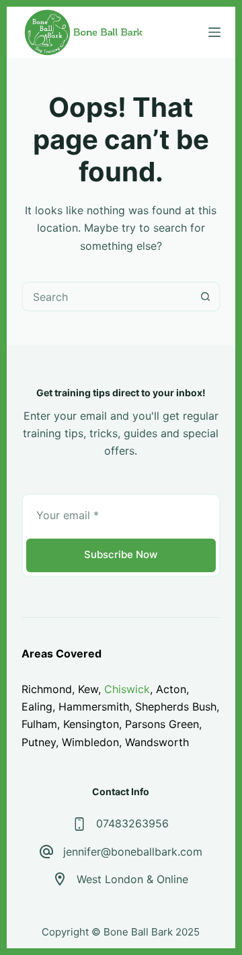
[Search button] (205, 296)
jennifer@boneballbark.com (132, 851)
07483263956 (132, 823)
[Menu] (214, 32)
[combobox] (107, 296)
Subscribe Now (120, 554)
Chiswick (127, 689)
